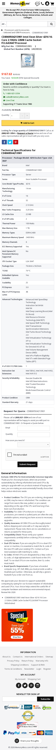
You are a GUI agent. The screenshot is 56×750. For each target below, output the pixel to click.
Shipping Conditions (20, 664)
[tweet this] (10, 142)
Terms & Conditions (13, 668)
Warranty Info (42, 660)
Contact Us (18, 656)
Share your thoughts (29, 740)
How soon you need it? (15, 440)
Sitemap (49, 656)
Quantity (5, 115)
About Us (6, 656)
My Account (20, 679)
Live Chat (10, 100)
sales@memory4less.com (17, 97)
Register (47, 668)
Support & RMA (38, 664)
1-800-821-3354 (12, 93)
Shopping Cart (34, 679)
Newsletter (29, 668)
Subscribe (45, 699)
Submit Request (27, 464)
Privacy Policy (13, 660)
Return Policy (27, 660)
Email (8, 427)
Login (38, 668)
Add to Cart (28, 123)
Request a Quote (25, 133)
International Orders (34, 656)
